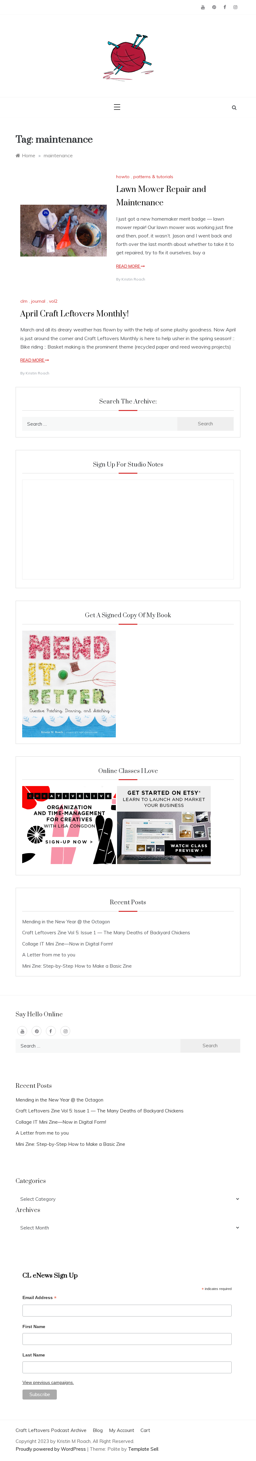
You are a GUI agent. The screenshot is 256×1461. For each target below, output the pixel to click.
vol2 (53, 301)
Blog (98, 1430)
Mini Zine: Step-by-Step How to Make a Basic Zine (77, 966)
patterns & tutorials (153, 176)
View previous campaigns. (48, 1382)
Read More (128, 266)
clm (23, 301)
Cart (145, 1430)
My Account (121, 1430)
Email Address (39, 1298)
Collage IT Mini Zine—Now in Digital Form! (67, 944)
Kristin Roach (133, 279)
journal (38, 301)
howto (123, 176)
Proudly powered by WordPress (51, 1449)
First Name (33, 1326)
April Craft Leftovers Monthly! (74, 314)
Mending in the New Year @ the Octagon (66, 922)
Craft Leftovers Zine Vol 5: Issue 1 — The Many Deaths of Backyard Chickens (106, 933)
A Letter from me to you (48, 955)
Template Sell (143, 1449)
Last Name (33, 1354)
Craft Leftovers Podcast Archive (51, 1430)
